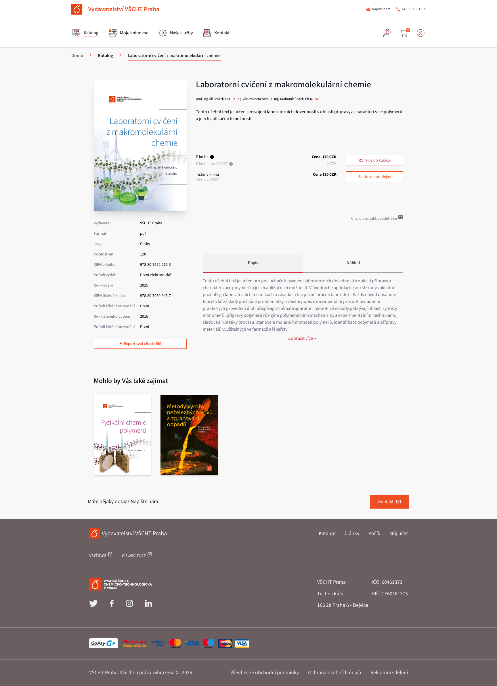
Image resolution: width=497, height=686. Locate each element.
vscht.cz (98, 555)
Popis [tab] (253, 263)
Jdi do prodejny (377, 177)
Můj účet (398, 533)
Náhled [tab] (353, 263)
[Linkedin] (148, 605)
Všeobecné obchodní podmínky (264, 672)
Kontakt (385, 502)
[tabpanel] (303, 309)
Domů (77, 55)
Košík (374, 533)
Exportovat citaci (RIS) (143, 344)
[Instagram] (129, 605)
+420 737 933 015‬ (414, 9)
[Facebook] (112, 605)
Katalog (327, 533)
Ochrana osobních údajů (334, 672)
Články (352, 533)
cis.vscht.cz (134, 555)
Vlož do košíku (377, 160)
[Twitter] (93, 605)
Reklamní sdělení (389, 672)
